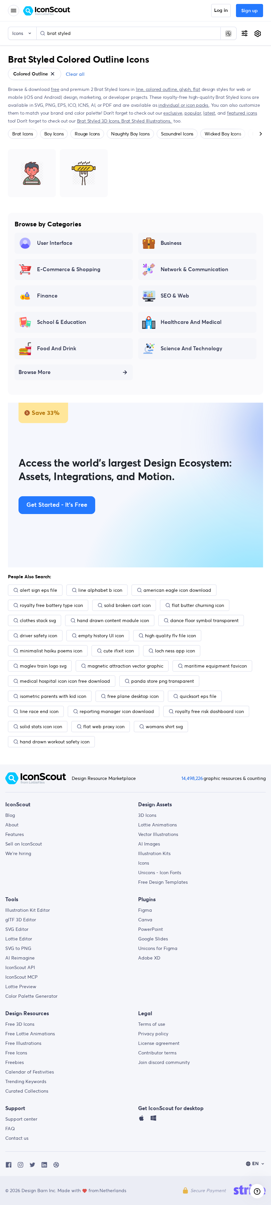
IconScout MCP (21, 977)
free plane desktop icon (133, 696)
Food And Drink (56, 348)
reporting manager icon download (117, 711)
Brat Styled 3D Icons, (99, 121)
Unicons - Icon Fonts (159, 872)
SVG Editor (16, 929)
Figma (145, 910)
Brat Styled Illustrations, (146, 121)
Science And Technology (191, 348)
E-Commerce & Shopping (68, 269)
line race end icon (39, 711)
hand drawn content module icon (113, 620)
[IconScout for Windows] (153, 1120)
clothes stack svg (38, 620)
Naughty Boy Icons (130, 134)
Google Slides (153, 939)
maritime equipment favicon (215, 666)
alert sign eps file (38, 590)
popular (192, 113)
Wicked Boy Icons (223, 134)
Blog (10, 815)
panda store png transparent (162, 681)
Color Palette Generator (31, 996)
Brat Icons (22, 134)
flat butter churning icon (198, 605)
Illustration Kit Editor (27, 910)
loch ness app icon (175, 651)
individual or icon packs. (183, 105)
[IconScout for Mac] (141, 1120)
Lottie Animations (157, 825)
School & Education (61, 322)
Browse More (35, 372)
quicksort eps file (198, 696)
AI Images (149, 844)
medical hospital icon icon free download (65, 681)
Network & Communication (194, 269)
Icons (143, 863)
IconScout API (20, 967)
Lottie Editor (18, 939)
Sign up (249, 11)
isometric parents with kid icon (53, 696)
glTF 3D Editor (20, 920)
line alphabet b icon (100, 590)
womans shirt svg (164, 727)
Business (171, 243)
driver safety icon (38, 636)
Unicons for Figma (157, 948)
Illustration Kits (154, 853)
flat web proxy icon (104, 727)
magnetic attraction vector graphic (125, 666)
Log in (221, 10)
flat (196, 89)
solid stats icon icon (41, 727)
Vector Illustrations (158, 834)
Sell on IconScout (23, 844)
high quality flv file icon (170, 636)
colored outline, (162, 89)
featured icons (242, 113)
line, (141, 89)
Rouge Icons (87, 134)
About (12, 825)
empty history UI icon (101, 636)
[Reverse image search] (228, 33)
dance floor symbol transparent (204, 620)
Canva (145, 920)
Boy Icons (54, 134)
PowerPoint (150, 929)
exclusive (172, 113)
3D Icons (147, 815)
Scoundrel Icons (177, 134)
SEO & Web (175, 296)
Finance (47, 296)
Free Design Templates (163, 882)
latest (209, 113)
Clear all (75, 74)
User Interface (54, 243)
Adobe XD (149, 958)
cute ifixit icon (118, 651)
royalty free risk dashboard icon (209, 711)
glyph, (186, 89)
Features (14, 834)
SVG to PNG (18, 948)
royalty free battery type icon (51, 605)
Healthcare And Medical (191, 322)
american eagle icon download (177, 590)
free (55, 89)
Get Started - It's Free (56, 505)
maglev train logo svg (43, 666)
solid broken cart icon (127, 605)
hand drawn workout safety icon (55, 742)
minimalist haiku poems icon (51, 651)
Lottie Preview (20, 987)
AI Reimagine (20, 958)
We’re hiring (18, 853)
